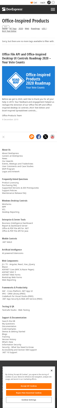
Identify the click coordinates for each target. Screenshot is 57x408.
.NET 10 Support (9, 352)
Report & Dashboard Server (15, 225)
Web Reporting (9, 280)
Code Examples (9, 329)
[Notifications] (53, 2)
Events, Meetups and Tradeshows (17, 163)
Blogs (4, 334)
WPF (4, 206)
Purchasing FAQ (9, 185)
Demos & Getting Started (13, 331)
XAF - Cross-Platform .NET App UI (17, 291)
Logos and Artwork (10, 171)
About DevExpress (10, 153)
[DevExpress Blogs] (31, 136)
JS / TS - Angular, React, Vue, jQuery (18, 264)
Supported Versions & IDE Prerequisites (20, 188)
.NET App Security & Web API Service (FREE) (22, 299)
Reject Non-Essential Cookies (29, 393)
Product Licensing (10, 182)
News (4, 158)
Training (6, 336)
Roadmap (35, 28)
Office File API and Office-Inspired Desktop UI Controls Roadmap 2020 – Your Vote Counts (26, 58)
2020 (21, 28)
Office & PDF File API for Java (15, 231)
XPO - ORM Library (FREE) (13, 293)
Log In (42, 2)
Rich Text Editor (9, 31)
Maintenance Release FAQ (14, 193)
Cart (35, 2)
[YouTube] (52, 136)
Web (27, 28)
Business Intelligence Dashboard (17, 223)
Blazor (5, 267)
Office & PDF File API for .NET (15, 228)
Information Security (11, 344)
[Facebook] (38, 136)
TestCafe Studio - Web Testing (16, 310)
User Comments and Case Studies (17, 166)
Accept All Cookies (29, 386)
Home (4, 28)
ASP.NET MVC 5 (9, 272)
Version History (9, 339)
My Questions (8, 323)
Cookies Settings (29, 400)
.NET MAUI (7, 242)
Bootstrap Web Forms (12, 277)
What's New (7, 342)
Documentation (9, 326)
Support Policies (9, 190)
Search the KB (8, 321)
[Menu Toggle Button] (53, 9)
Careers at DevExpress (12, 156)
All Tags (13, 28)
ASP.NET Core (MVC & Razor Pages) (18, 269)
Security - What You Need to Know (18, 347)
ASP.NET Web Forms (11, 274)
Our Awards (7, 161)
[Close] (52, 371)
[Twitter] (45, 136)
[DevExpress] (12, 9)
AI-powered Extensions (12, 253)
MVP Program (8, 169)
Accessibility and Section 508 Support (19, 349)
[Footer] (3, 137)
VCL (3, 209)
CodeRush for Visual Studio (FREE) (17, 296)
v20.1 (44, 28)
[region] (29, 387)
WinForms (6, 204)
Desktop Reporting (10, 212)
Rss (5, 26)
